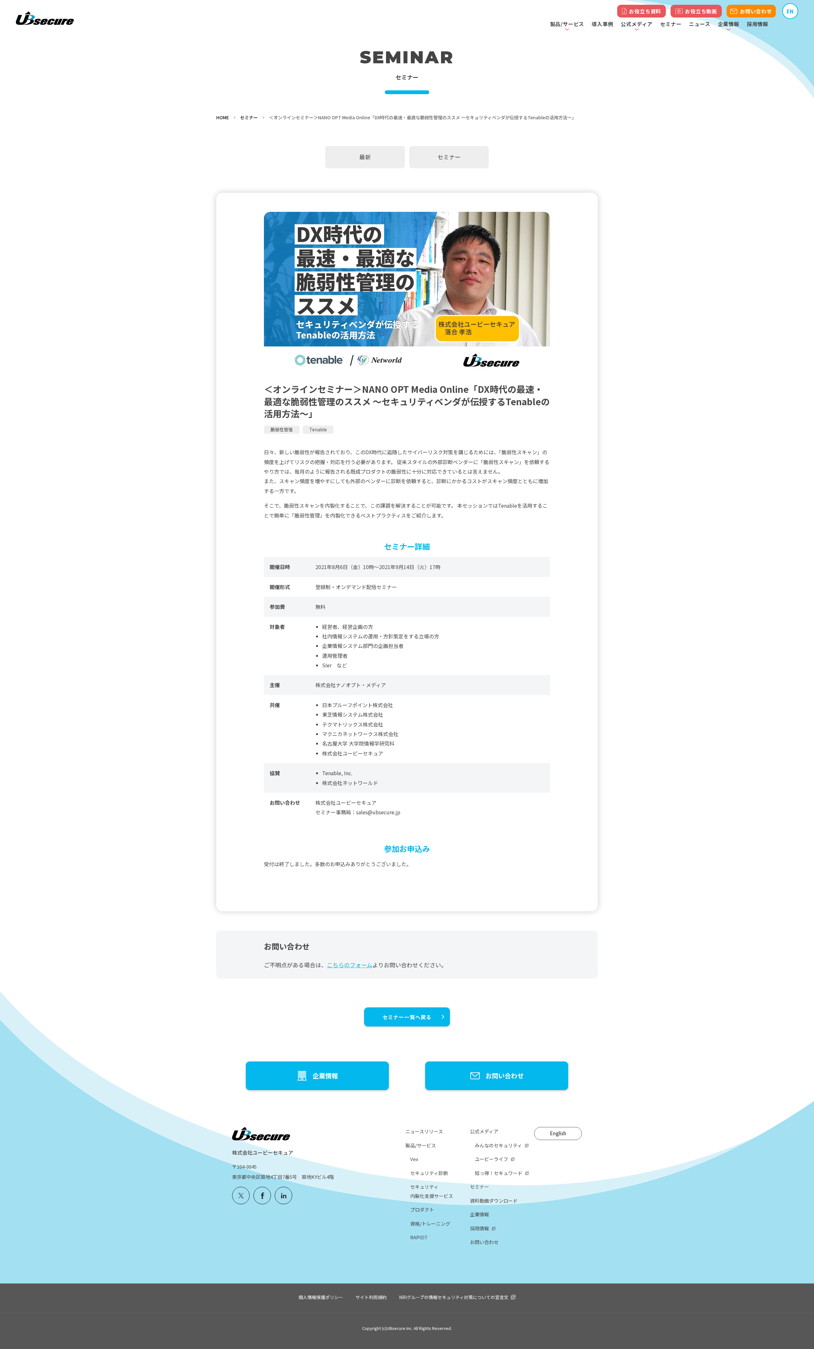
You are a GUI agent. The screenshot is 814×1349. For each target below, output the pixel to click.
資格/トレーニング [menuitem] (430, 1223)
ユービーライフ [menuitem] (491, 1159)
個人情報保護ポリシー (321, 1297)
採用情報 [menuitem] (479, 1228)
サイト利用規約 (371, 1297)
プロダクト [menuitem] (422, 1209)
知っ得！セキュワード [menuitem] (498, 1173)
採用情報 (757, 24)
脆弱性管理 (282, 429)
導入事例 (602, 24)
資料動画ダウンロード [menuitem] (494, 1200)
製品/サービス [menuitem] (420, 1145)
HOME (222, 117)
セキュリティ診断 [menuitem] (429, 1173)
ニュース (699, 24)
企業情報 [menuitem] (479, 1214)
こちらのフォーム (349, 965)
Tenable (318, 429)
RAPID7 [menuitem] (418, 1237)
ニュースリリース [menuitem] (424, 1131)
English (558, 1133)
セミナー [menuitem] (479, 1186)
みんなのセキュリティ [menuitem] (498, 1145)
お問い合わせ (756, 11)
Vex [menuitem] (414, 1159)
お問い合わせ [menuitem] (484, 1242)
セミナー (670, 24)
